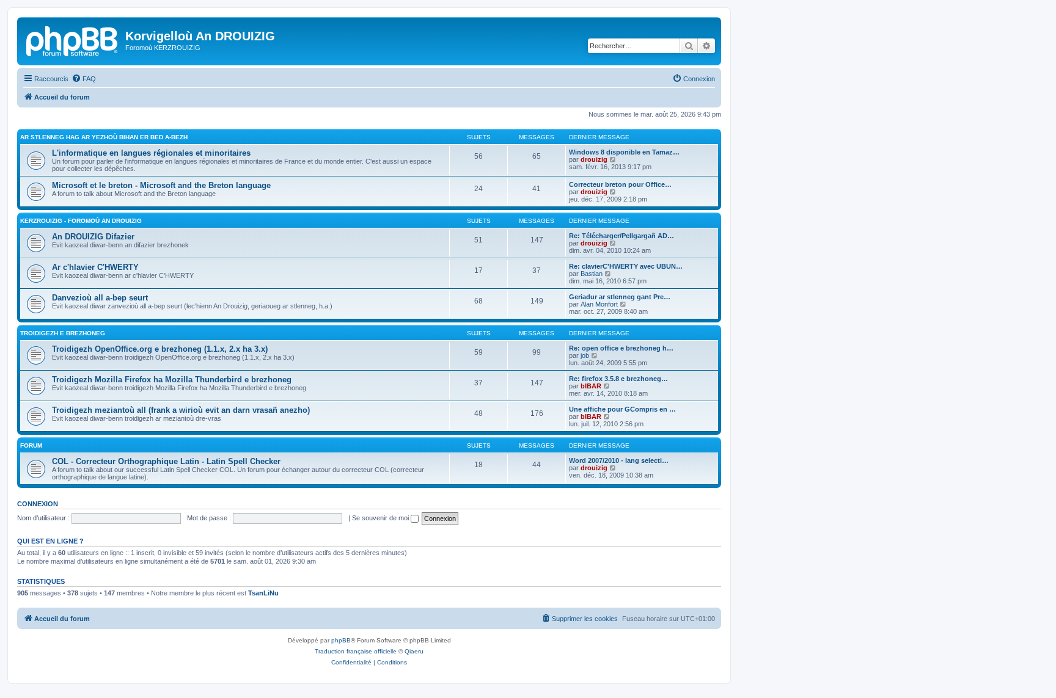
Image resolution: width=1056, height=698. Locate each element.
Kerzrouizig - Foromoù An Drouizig (81, 220)
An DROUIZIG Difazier (93, 236)
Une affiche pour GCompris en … (622, 409)
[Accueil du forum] (72, 39)
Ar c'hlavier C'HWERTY (95, 267)
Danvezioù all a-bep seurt (100, 297)
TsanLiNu (263, 593)
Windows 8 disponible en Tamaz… (624, 152)
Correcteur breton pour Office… (620, 184)
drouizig (594, 159)
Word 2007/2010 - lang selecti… (619, 460)
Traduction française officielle (356, 651)
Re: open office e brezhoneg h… (621, 348)
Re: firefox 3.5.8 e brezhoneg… (618, 378)
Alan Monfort (599, 304)
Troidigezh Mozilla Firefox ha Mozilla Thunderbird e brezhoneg (172, 379)
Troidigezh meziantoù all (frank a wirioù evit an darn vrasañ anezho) (181, 410)
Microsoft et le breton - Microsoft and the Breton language (161, 185)
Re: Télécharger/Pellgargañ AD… (621, 235)
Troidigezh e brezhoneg (62, 333)
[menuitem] (84, 78)
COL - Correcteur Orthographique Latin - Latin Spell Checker (166, 461)
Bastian (592, 273)
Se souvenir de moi (381, 518)
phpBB (341, 640)
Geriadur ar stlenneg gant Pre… (619, 296)
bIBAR (591, 386)
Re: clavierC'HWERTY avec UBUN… (626, 266)
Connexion (37, 503)
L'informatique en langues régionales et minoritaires (151, 153)
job (585, 355)
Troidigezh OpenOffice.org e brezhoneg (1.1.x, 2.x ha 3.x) (160, 349)
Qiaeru (414, 651)
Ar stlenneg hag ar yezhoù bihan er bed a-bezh (104, 137)
